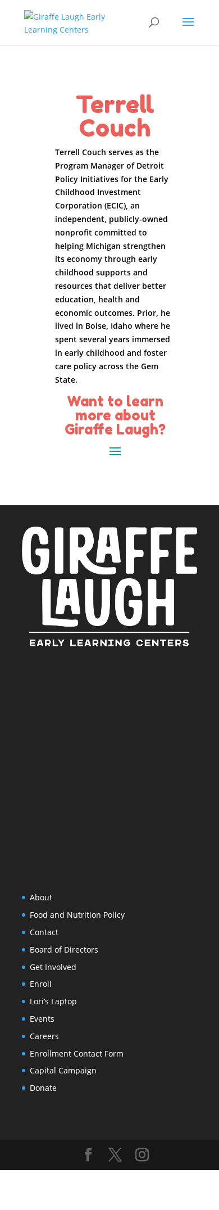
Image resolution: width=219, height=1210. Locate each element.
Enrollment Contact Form (77, 1053)
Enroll (41, 983)
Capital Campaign (63, 1070)
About (41, 897)
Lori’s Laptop (53, 1001)
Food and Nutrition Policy (77, 914)
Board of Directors (64, 949)
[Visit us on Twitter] (115, 1155)
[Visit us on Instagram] (142, 1155)
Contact (44, 932)
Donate (43, 1087)
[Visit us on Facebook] (88, 1155)
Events (42, 1018)
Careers (44, 1036)
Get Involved (53, 967)
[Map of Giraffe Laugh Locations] (109, 768)
